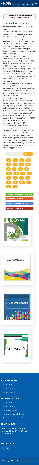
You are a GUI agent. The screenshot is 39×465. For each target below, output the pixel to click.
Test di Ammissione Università (13, 418)
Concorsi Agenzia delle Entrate (13, 414)
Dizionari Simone (9, 392)
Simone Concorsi (9, 388)
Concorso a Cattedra (10, 410)
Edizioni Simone (8, 384)
